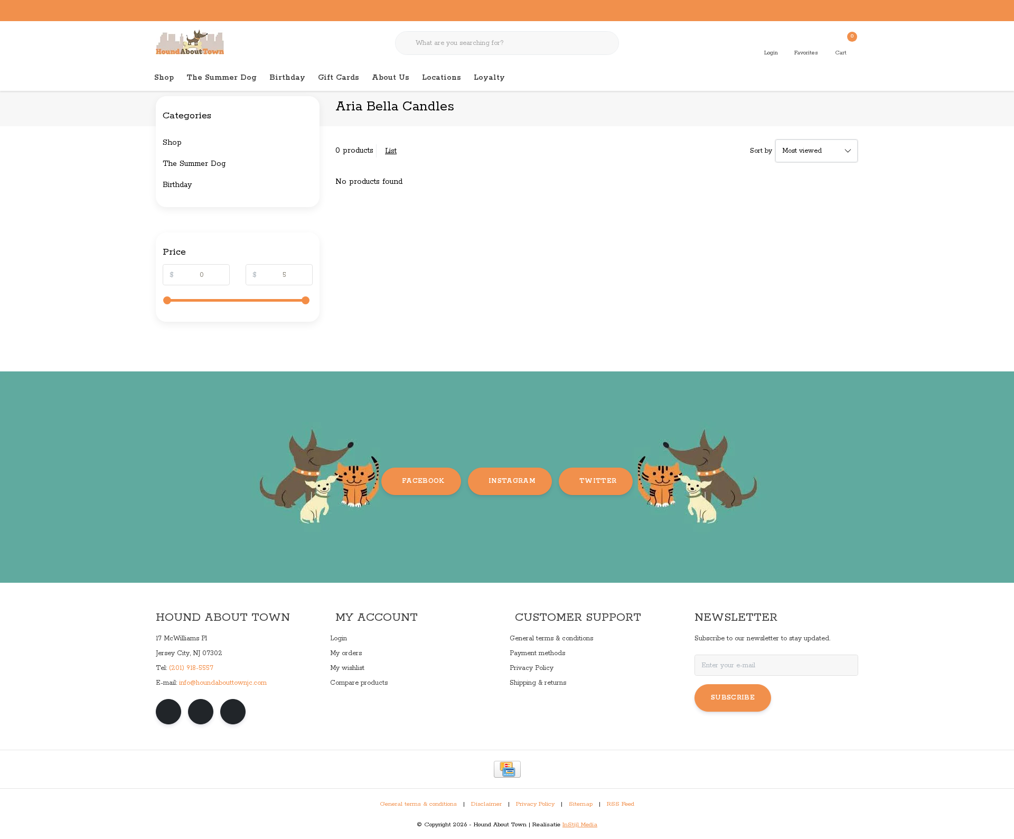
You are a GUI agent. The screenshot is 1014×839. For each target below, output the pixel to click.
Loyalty (489, 77)
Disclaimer (486, 804)
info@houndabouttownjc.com (223, 683)
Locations (441, 77)
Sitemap (581, 804)
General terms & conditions (418, 804)
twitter (597, 481)
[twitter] (233, 711)
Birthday (287, 77)
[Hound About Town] (190, 42)
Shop (164, 77)
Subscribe (733, 698)
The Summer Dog (221, 77)
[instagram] (200, 711)
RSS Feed (620, 804)
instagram (512, 481)
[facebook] (168, 711)
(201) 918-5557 (191, 668)
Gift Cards (338, 77)
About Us (390, 77)
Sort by (761, 151)
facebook (423, 481)
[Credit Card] (507, 769)
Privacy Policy (535, 804)
